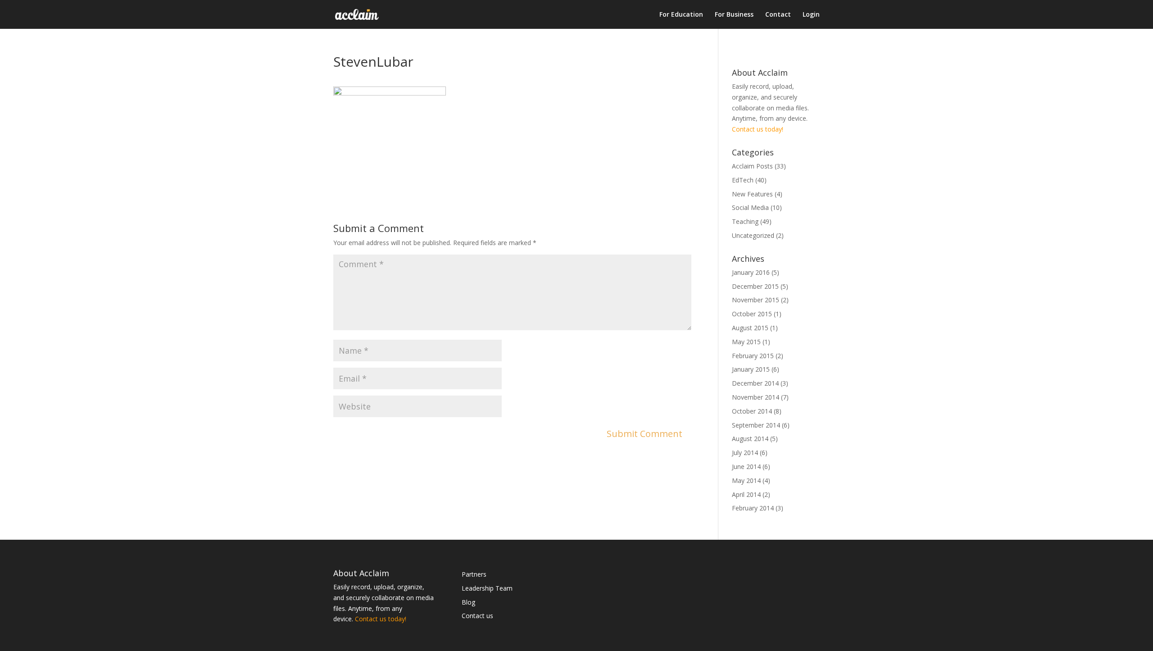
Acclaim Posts (752, 166)
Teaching (745, 221)
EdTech (743, 180)
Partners (474, 574)
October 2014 (752, 411)
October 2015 (752, 314)
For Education (681, 14)
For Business (734, 14)
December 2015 (755, 286)
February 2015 (753, 355)
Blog (468, 602)
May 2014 (746, 480)
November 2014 (755, 397)
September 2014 (756, 425)
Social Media (750, 207)
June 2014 (746, 466)
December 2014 (755, 383)
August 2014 (750, 438)
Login (811, 14)
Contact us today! (757, 129)
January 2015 (751, 369)
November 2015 (755, 300)
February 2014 (753, 508)
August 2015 (750, 327)
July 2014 (745, 452)
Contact (778, 14)
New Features (752, 194)
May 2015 (746, 341)
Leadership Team (487, 588)
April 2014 (746, 494)
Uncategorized (753, 235)
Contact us (477, 615)
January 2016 (751, 272)
